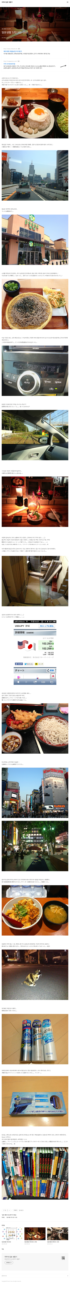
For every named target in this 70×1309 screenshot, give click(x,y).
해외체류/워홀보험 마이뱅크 (13, 51)
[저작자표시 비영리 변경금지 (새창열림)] (21, 1210)
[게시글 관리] (10, 1210)
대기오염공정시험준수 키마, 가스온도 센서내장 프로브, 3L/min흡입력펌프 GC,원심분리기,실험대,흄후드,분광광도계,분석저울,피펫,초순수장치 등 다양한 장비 (29, 67)
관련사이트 (4, 1276)
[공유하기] (7, 1210)
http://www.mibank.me (10, 48)
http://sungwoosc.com (10, 61)
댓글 (3, 1249)
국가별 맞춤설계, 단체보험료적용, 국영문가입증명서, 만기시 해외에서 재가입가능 (27, 54)
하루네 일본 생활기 (7, 2)
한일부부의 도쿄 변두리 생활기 (12, 1259)
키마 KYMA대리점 (9, 64)
